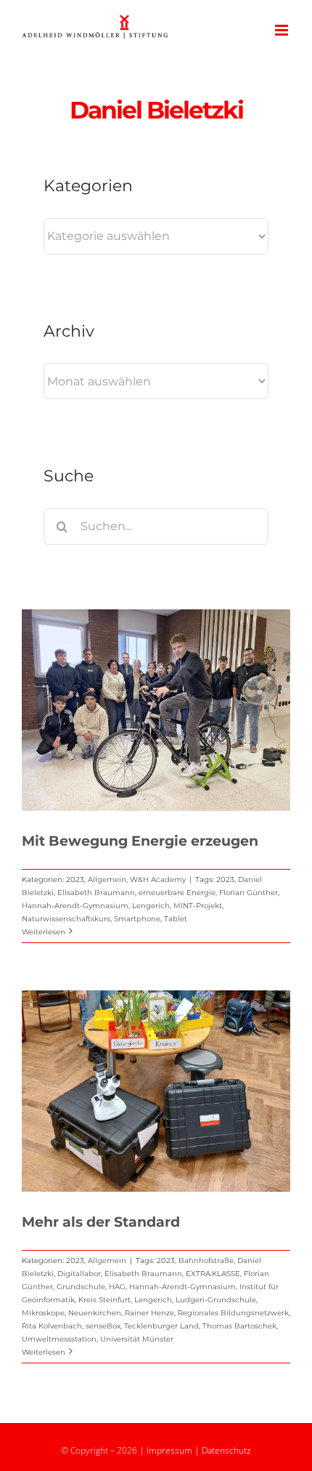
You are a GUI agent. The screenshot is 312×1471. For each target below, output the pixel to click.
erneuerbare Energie (177, 892)
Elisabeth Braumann (96, 892)
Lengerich (151, 905)
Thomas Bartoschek (239, 1326)
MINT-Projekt (197, 905)
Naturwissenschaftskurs (66, 918)
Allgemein (107, 879)
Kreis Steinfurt (104, 1299)
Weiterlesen (43, 932)
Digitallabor (79, 1273)
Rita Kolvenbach (52, 1326)
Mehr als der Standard (101, 1222)
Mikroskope (43, 1313)
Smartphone (137, 918)
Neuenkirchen (94, 1313)
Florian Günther (248, 892)
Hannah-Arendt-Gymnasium (75, 905)
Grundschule (81, 1286)
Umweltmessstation (59, 1339)
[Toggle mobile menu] (282, 30)
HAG (117, 1286)
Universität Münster (136, 1339)
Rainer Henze (149, 1313)
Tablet (175, 918)
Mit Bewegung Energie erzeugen (140, 841)
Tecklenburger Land (161, 1326)
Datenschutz (226, 1450)
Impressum (169, 1450)
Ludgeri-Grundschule (216, 1299)
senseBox (103, 1326)
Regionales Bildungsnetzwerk (233, 1313)
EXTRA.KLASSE (213, 1273)
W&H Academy (158, 879)
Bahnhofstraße (206, 1260)
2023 (75, 879)
